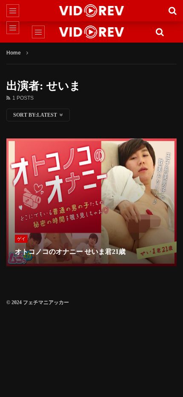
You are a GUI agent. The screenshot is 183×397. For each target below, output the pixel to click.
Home (13, 53)
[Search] (172, 10)
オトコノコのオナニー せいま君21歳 (70, 251)
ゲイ (21, 238)
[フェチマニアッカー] (91, 10)
